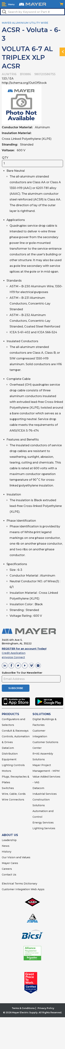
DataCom (8, 748)
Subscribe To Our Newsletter (22, 672)
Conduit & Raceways (15, 730)
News (5, 845)
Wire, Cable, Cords (14, 793)
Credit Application (13, 653)
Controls (19, 765)
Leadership (9, 840)
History (6, 851)
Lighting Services (43, 828)
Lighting (7, 765)
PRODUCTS (10, 714)
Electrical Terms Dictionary (19, 883)
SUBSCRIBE (15, 688)
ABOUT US (10, 835)
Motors (6, 770)
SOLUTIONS (41, 714)
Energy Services (43, 822)
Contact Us (9, 874)
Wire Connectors (13, 799)
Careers (7, 868)
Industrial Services (44, 793)
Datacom (38, 788)
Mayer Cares (10, 863)
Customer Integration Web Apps (23, 889)
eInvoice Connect (13, 657)
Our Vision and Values (16, 857)
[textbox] (32, 12)
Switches (8, 788)
